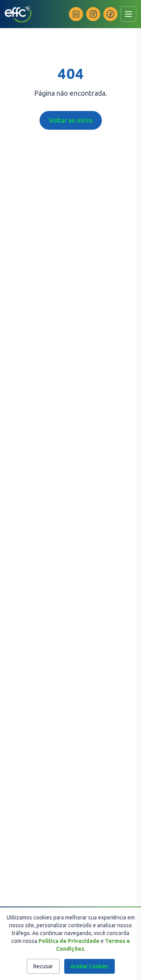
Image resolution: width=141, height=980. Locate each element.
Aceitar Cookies (89, 966)
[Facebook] (110, 14)
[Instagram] (93, 14)
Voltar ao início (70, 120)
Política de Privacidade (68, 941)
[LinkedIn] (76, 14)
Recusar (43, 966)
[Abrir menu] (128, 14)
